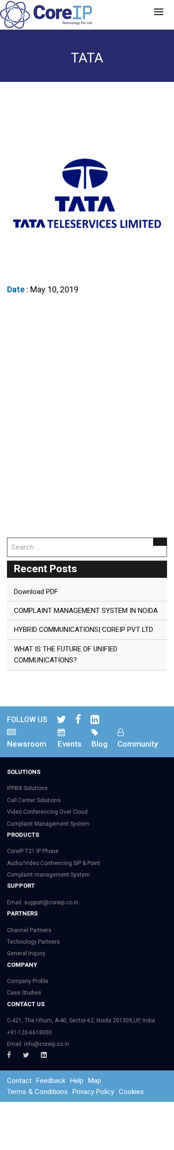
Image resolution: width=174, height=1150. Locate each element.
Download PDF (36, 591)
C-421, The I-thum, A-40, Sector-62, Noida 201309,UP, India (81, 1020)
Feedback (50, 1080)
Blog (99, 743)
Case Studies (24, 992)
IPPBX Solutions (27, 788)
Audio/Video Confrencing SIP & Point (53, 863)
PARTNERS (22, 913)
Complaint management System (48, 875)
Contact (19, 1080)
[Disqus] (87, 418)
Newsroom (26, 743)
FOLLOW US (27, 719)
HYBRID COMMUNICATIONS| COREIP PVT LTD (83, 629)
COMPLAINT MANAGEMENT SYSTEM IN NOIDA (86, 610)
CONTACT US (26, 1004)
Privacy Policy (93, 1092)
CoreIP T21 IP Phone (32, 851)
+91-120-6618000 (29, 1032)
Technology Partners (33, 942)
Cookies (131, 1092)
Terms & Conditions (37, 1092)
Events (70, 743)
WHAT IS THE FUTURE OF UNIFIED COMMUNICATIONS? (65, 654)
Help (77, 1080)
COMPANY (22, 964)
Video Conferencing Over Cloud (47, 812)
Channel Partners (29, 930)
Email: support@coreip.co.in (42, 902)
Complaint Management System (48, 824)
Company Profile (27, 981)
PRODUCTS (23, 834)
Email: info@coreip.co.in (38, 1044)
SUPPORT (21, 885)
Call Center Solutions (34, 800)
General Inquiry (26, 953)
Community (137, 743)
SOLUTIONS (23, 771)
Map (94, 1080)
